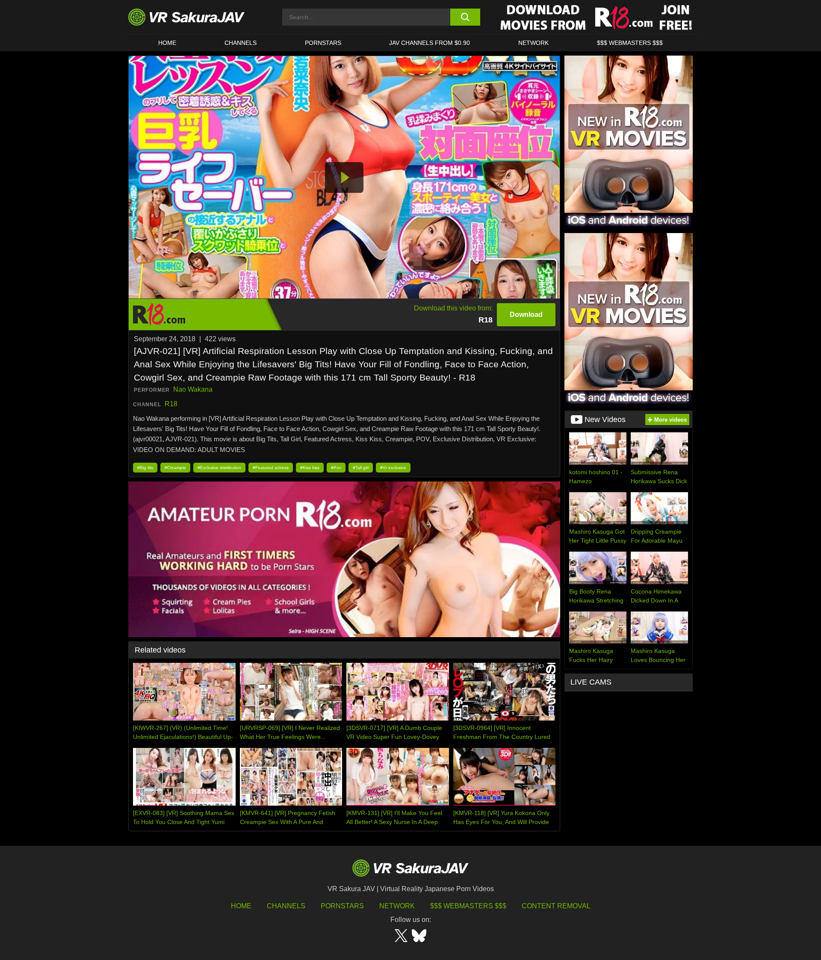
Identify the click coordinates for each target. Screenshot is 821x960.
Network (533, 42)
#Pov (336, 467)
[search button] (465, 17)
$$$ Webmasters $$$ (468, 906)
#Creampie (175, 467)
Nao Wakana (193, 389)
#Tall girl (361, 467)
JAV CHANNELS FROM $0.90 (429, 42)
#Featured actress (271, 467)
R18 (171, 404)
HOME (167, 42)
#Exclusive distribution (219, 467)
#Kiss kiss (309, 467)
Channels (240, 42)
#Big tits (145, 467)
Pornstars (323, 42)
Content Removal (556, 906)
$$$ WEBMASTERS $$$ (630, 42)
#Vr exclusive (393, 467)
